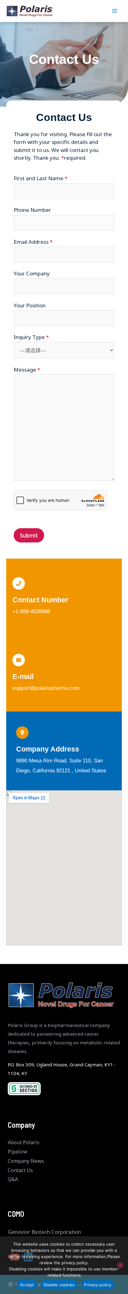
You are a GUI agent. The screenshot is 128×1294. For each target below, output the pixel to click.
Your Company (32, 273)
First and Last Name (40, 178)
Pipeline (17, 1151)
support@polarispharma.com (46, 688)
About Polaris (23, 1142)
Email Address (33, 241)
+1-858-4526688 (31, 611)
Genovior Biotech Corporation (44, 1231)
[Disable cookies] (120, 1265)
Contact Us (20, 1170)
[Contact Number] (18, 583)
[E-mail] (18, 660)
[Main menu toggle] (115, 11)
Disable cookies (59, 1284)
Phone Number (32, 209)
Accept (27, 1284)
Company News (26, 1161)
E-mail (23, 676)
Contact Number (40, 600)
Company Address (47, 749)
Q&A (13, 1179)
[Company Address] (22, 732)
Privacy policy (97, 1284)
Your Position (30, 305)
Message (27, 369)
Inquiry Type (31, 337)
